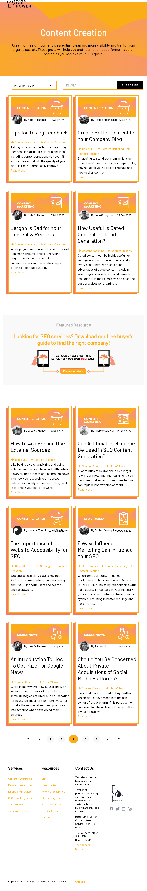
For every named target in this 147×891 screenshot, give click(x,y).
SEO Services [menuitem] (15, 804)
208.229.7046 (83, 845)
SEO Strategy (42, 566)
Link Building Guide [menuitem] (52, 798)
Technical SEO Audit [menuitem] (19, 810)
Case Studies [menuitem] (49, 785)
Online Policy (82, 881)
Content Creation (54, 142)
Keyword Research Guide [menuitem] (55, 791)
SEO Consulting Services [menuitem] (21, 798)
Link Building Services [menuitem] (20, 791)
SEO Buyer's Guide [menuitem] (51, 804)
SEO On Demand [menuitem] (50, 810)
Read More (18, 170)
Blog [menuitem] (44, 778)
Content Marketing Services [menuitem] (23, 778)
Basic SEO (88, 148)
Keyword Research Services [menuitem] (23, 785)
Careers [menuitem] (46, 817)
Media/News (117, 466)
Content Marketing (26, 142)
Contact (79, 848)
